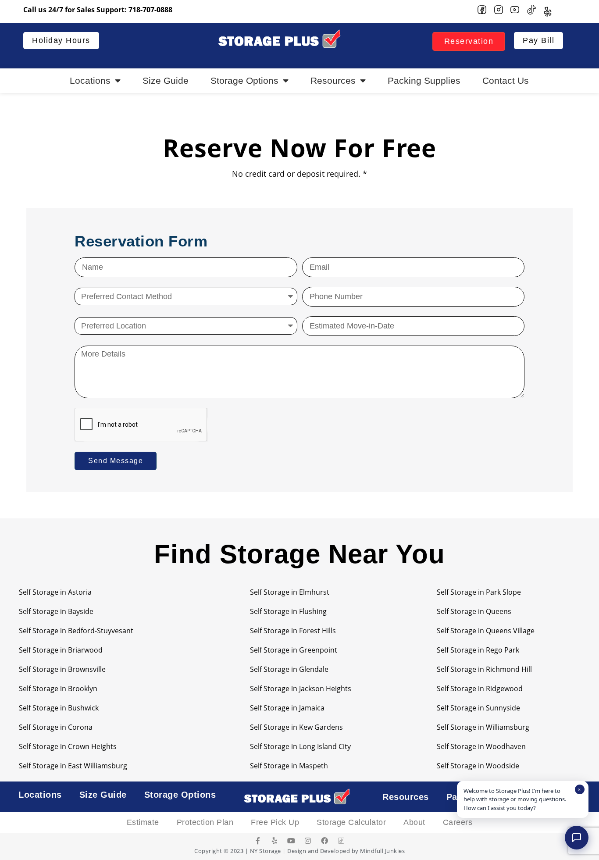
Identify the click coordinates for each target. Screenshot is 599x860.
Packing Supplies (424, 80)
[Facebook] (324, 840)
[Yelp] (274, 840)
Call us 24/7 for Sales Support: (97, 9)
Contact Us (505, 80)
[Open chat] (576, 837)
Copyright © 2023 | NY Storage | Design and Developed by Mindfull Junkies (299, 851)
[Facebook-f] (257, 840)
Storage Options (244, 80)
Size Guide (166, 80)
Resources (333, 80)
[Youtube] (291, 840)
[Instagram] (307, 840)
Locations (90, 80)
